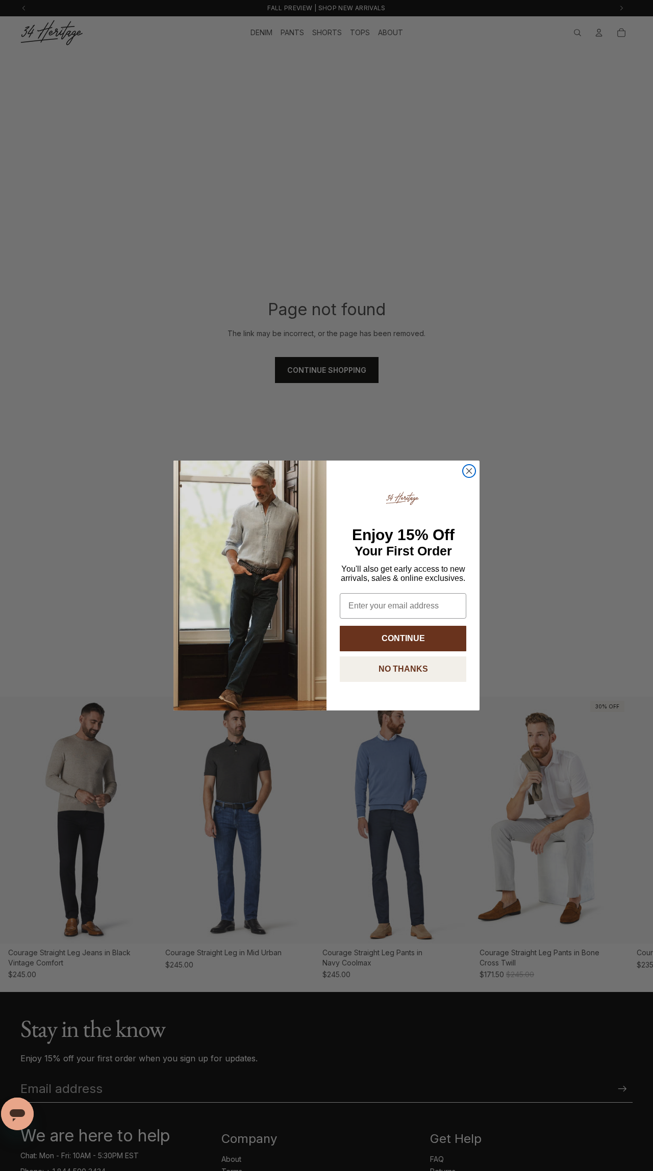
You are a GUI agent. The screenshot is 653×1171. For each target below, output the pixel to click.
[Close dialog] (469, 471)
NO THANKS (403, 669)
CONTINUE (403, 638)
